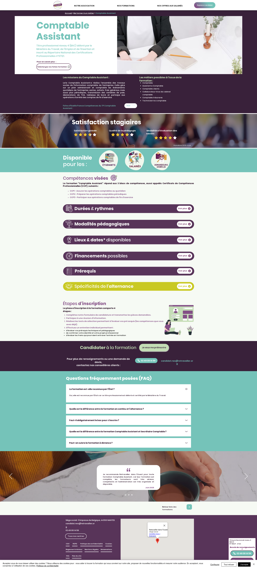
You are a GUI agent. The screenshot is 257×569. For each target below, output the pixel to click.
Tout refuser (229, 564)
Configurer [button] (214, 564)
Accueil (68, 13)
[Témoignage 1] (125, 495)
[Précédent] (10, 476)
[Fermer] (253, 564)
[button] (84, 4)
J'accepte (244, 564)
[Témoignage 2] (128, 494)
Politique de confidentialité (47, 565)
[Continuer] (189, 507)
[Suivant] (246, 476)
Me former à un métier (83, 13)
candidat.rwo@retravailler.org (177, 362)
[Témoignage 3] (131, 494)
